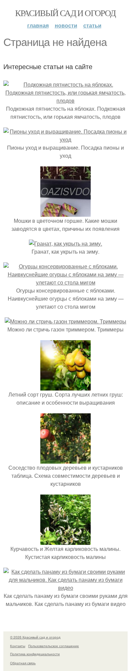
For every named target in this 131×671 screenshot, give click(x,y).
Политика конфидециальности (35, 654)
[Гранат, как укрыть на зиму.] (65, 243)
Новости (66, 25)
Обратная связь (23, 663)
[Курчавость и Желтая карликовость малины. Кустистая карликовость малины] (65, 541)
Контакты (17, 645)
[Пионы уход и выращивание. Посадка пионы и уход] (65, 139)
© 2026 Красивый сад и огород (35, 637)
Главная (38, 25)
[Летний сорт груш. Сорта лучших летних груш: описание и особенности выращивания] (65, 386)
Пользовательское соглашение (53, 645)
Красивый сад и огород (65, 12)
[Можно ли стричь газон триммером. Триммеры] (65, 321)
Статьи (92, 25)
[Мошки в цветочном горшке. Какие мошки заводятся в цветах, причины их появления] (65, 212)
